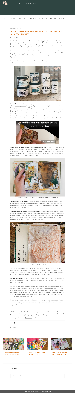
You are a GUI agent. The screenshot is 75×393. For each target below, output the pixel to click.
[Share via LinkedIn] (18, 323)
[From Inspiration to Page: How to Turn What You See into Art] (61, 344)
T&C (50, 391)
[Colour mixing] (37, 344)
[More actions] (64, 28)
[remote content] (37, 132)
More (60, 18)
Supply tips (21, 18)
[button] (70, 18)
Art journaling (43, 18)
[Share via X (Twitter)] (14, 323)
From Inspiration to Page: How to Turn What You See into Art (60, 353)
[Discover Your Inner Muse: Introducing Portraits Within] (13, 344)
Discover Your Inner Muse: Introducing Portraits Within (12, 353)
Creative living (32, 18)
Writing (13, 18)
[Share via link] (22, 323)
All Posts (5, 18)
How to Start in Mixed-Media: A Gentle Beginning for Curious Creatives (37, 353)
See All (70, 335)
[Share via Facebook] (11, 323)
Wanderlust (53, 18)
